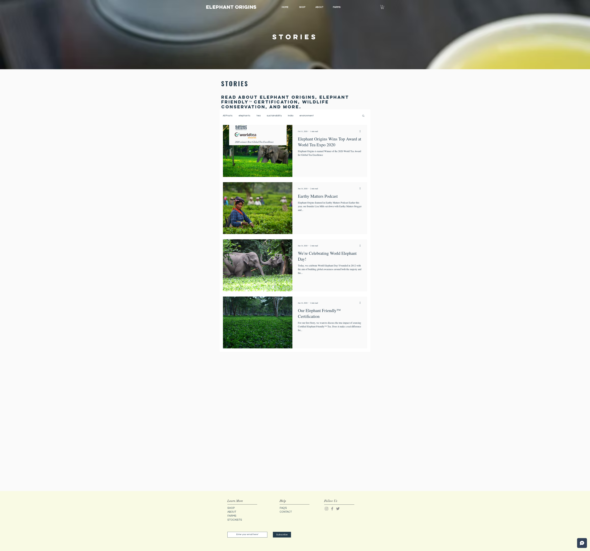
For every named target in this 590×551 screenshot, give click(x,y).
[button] (382, 7)
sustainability (274, 115)
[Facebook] (332, 508)
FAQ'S (283, 508)
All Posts (227, 115)
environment (306, 115)
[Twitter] (338, 508)
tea (258, 115)
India (290, 115)
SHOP (231, 508)
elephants (244, 115)
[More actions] (361, 131)
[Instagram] (326, 508)
